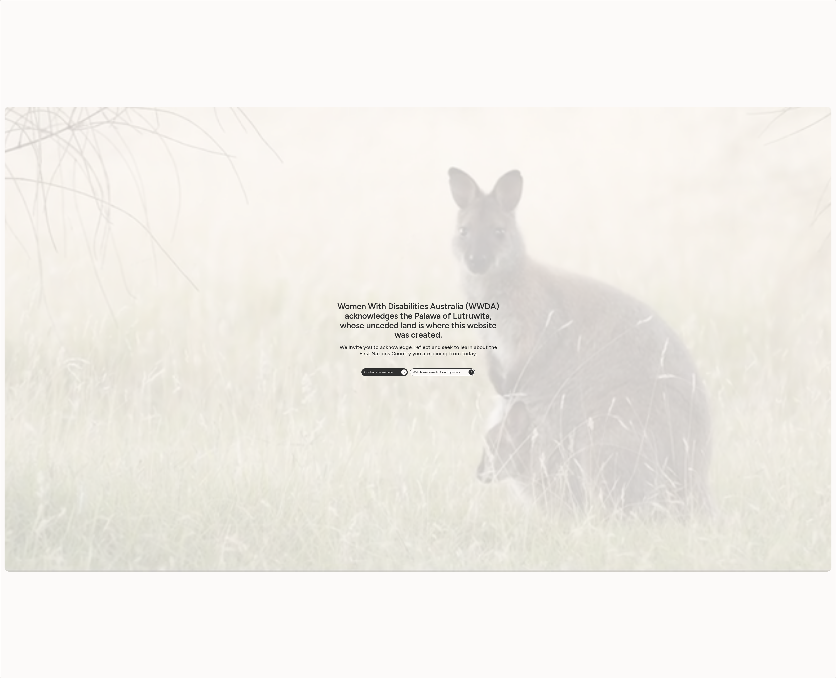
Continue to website (378, 372)
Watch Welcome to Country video (436, 372)
